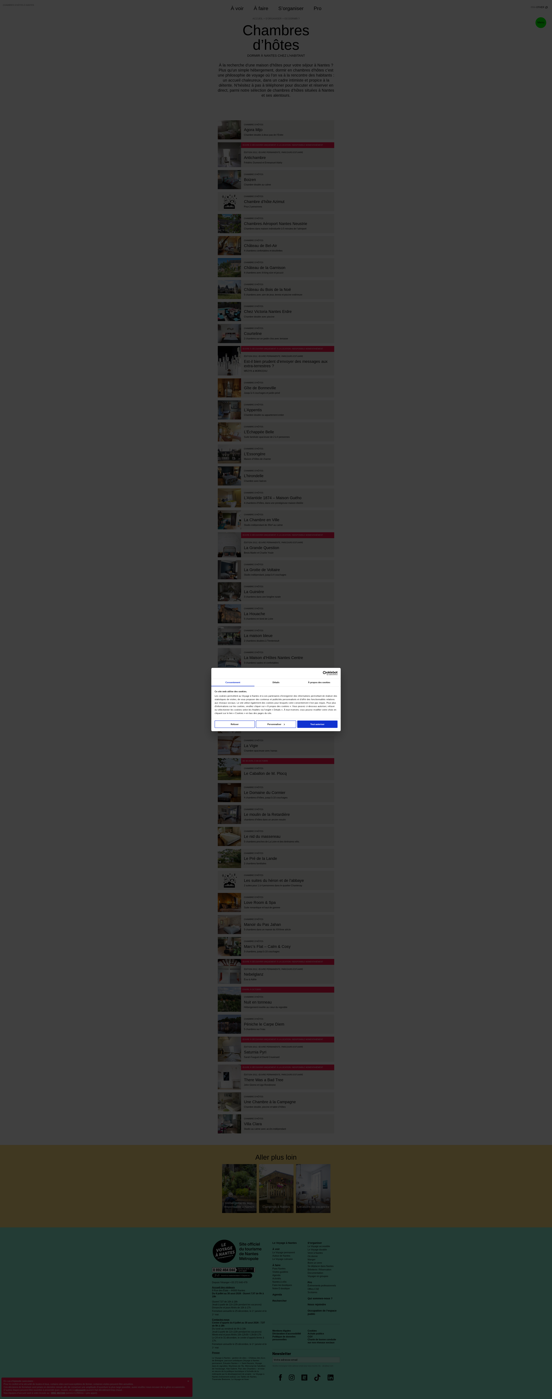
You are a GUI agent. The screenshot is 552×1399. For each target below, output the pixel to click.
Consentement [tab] (232, 682)
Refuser (235, 724)
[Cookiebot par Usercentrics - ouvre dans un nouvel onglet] (325, 673)
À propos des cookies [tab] (319, 682)
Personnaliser (274, 724)
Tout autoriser (317, 724)
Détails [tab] (276, 682)
